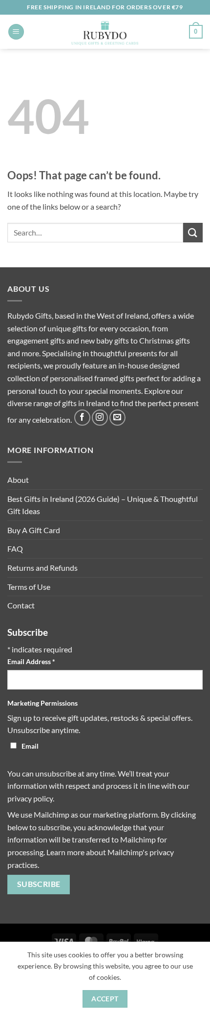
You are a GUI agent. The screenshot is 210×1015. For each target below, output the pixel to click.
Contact (21, 605)
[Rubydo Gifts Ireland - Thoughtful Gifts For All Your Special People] (105, 32)
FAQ (15, 548)
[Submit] (193, 232)
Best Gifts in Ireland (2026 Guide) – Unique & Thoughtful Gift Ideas (102, 505)
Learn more (65, 852)
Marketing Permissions (42, 703)
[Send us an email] (117, 418)
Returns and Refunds (42, 567)
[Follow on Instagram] (100, 418)
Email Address (31, 661)
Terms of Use (28, 586)
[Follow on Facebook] (82, 418)
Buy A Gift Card (33, 530)
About (18, 479)
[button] (16, 32)
